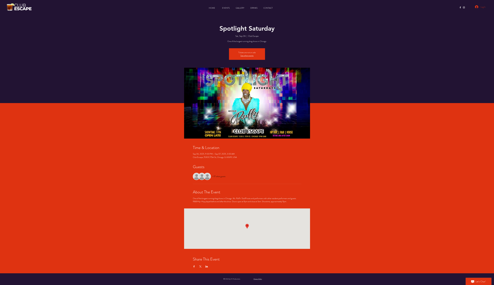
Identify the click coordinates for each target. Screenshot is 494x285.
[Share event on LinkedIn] (206, 266)
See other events (247, 55)
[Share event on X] (200, 266)
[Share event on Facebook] (194, 266)
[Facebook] (460, 7)
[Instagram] (464, 7)
